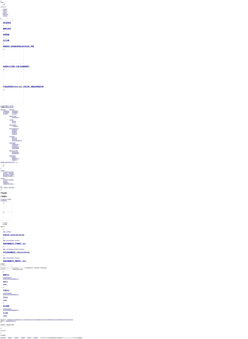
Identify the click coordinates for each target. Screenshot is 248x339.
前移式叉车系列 (13, 116)
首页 (2, 187)
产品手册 (4, 199)
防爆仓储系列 (12, 155)
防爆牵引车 (14, 160)
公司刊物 (11, 106)
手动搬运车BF (10, 319)
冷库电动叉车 (15, 145)
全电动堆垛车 (15, 111)
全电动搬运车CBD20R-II (40, 319)
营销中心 (5, 13)
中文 (4, 4)
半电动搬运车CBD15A (19, 319)
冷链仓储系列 (12, 143)
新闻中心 (5, 10)
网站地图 (36, 337)
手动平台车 (14, 139)
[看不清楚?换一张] (15, 269)
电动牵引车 (14, 134)
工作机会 (5, 16)
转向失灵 (5, 181)
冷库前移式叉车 (15, 144)
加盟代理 (7, 162)
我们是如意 (3, 337)
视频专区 (8, 321)
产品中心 (5, 11)
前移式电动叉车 (15, 117)
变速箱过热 (5, 182)
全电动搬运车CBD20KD (29, 319)
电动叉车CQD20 (69, 319)
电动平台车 (14, 137)
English (2, 2)
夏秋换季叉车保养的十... (8, 176)
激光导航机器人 (15, 152)
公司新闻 (3, 106)
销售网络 (3, 162)
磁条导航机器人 (15, 153)
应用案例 (7, 107)
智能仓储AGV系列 (13, 150)
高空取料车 (14, 132)
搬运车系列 (3, 109)
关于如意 (5, 9)
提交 (18, 269)
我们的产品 (13, 321)
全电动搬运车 (6, 111)
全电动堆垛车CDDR (51, 319)
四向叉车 (14, 122)
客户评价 (11, 162)
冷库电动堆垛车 (15, 147)
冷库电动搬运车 (15, 148)
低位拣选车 (14, 130)
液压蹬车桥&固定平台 (17, 140)
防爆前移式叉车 (15, 158)
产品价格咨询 (4, 200)
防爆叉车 (14, 157)
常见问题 (3, 178)
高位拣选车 (14, 131)
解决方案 (11, 107)
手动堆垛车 (14, 113)
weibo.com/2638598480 (5, 326)
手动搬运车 (5, 113)
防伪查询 (16, 337)
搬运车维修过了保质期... (8, 174)
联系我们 (10, 337)
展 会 (16, 162)
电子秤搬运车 (6, 112)
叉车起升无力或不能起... (8, 179)
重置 (21, 269)
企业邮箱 (23, 337)
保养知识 (3, 170)
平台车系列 (11, 136)
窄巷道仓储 (15, 126)
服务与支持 (5, 14)
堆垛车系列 (11, 109)
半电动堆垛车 (15, 112)
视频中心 (7, 106)
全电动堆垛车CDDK (60, 319)
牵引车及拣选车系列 (14, 128)
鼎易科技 (80, 337)
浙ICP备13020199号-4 (68, 337)
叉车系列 (11, 120)
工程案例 (9, 199)
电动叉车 (14, 121)
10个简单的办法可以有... (8, 172)
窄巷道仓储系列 (13, 125)
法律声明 (29, 337)
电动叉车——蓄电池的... (8, 173)
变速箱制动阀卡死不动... (8, 183)
